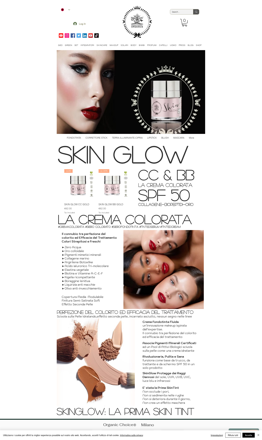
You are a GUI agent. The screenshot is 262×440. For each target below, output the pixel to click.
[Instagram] (67, 35)
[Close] (258, 435)
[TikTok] (96, 35)
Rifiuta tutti (233, 435)
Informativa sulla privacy (131, 435)
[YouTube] (90, 35)
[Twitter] (79, 35)
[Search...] (196, 11)
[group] (97, 191)
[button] (184, 23)
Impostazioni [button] (217, 435)
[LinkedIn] (84, 35)
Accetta (248, 435)
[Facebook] (73, 35)
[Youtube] (61, 35)
